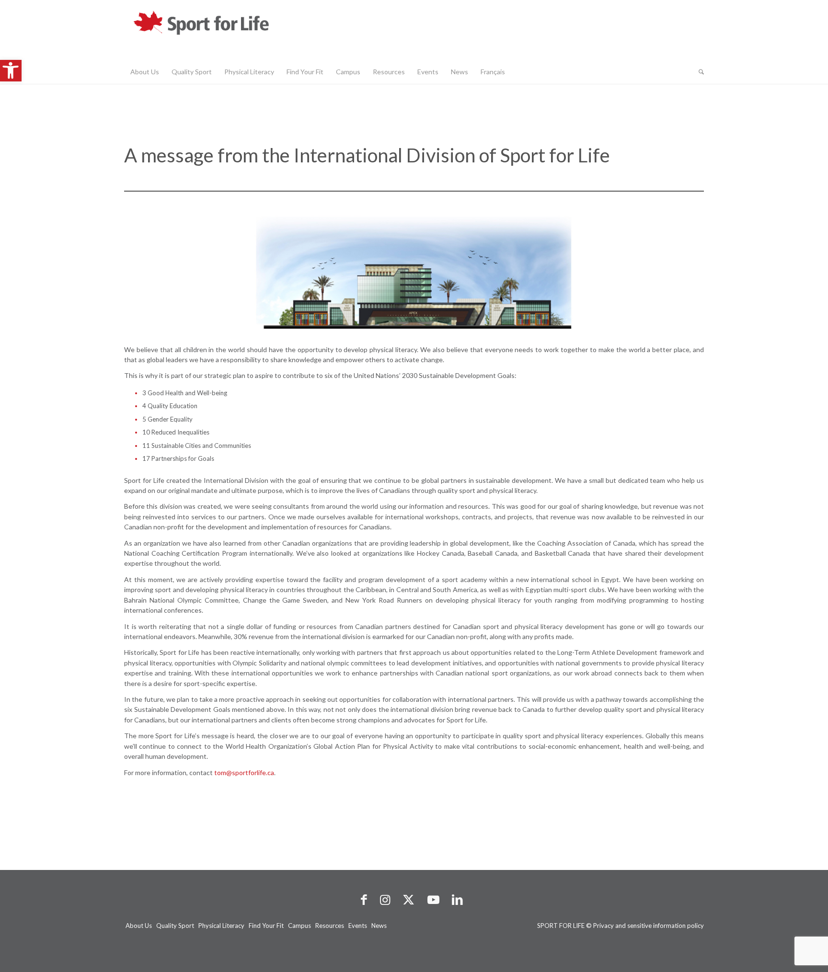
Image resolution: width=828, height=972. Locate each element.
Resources (329, 925)
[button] (11, 70)
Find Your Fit (266, 925)
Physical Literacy (221, 925)
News (379, 925)
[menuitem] (144, 72)
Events (357, 925)
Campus (299, 925)
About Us (139, 925)
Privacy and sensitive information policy (648, 925)
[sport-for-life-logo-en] (220, 30)
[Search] (698, 72)
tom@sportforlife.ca (244, 772)
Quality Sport (175, 925)
